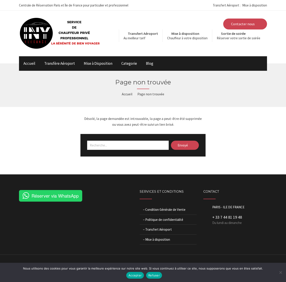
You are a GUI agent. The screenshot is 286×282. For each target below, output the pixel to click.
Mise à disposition (254, 5)
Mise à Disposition (98, 63)
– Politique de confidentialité (163, 219)
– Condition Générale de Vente (164, 209)
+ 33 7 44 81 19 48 (227, 217)
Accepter (135, 275)
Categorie (129, 63)
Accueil (29, 63)
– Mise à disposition (156, 239)
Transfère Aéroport (59, 63)
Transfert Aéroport (226, 5)
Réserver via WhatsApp (55, 195)
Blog (149, 63)
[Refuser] (280, 272)
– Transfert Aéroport (157, 229)
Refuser (154, 275)
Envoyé (183, 145)
